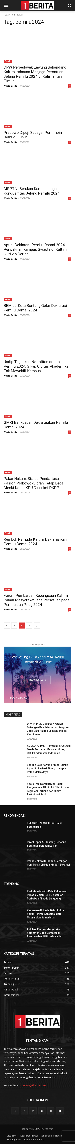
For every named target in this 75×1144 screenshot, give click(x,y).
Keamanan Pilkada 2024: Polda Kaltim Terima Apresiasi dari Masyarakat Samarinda (45, 914)
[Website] (50, 1110)
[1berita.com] (37, 1021)
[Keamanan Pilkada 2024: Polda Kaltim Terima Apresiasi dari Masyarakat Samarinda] (14, 916)
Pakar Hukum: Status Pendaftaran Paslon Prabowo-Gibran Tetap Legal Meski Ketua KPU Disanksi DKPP (34, 483)
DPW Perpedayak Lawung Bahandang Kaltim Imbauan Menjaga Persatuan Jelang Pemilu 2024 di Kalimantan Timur (35, 74)
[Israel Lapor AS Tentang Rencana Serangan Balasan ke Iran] (14, 847)
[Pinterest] (33, 1110)
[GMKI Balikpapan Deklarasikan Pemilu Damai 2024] (37, 401)
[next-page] (37, 626)
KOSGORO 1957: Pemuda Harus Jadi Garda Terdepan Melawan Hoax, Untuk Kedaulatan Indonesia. (49, 749)
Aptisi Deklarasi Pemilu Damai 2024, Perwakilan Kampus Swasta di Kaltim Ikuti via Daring (35, 249)
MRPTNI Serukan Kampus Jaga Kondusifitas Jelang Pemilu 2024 (32, 191)
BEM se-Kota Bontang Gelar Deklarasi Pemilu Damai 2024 (35, 307)
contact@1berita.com (33, 1085)
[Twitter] (42, 1110)
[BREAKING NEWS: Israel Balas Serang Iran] (14, 828)
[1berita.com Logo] (37, 5)
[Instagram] (24, 1110)
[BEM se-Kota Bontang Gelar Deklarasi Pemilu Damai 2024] (37, 284)
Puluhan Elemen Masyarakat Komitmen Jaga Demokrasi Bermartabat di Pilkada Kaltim (44, 933)
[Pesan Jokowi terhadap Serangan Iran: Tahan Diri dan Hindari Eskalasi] (14, 866)
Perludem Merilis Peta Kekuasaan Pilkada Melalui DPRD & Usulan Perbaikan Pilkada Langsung (47, 895)
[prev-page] (7, 626)
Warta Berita (10, 85)
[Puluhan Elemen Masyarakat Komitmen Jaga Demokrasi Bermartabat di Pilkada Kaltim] (14, 935)
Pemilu (8, 61)
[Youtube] (59, 1110)
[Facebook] (15, 1110)
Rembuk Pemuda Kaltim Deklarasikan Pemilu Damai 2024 (35, 541)
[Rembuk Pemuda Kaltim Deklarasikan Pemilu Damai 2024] (37, 518)
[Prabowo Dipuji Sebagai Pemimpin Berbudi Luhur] (37, 111)
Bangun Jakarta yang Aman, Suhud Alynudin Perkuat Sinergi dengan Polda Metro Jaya (47, 768)
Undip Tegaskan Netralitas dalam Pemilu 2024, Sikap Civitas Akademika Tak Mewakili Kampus (36, 366)
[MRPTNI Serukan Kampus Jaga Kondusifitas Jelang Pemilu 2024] (37, 167)
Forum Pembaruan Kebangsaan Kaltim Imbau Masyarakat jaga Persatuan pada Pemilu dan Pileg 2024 (37, 600)
